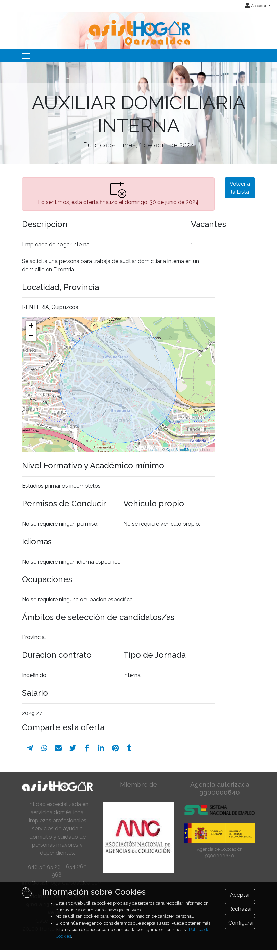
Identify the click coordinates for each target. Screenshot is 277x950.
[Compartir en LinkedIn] (101, 748)
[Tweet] (72, 748)
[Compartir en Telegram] (30, 748)
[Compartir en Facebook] (87, 748)
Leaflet (153, 449)
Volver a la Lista (240, 188)
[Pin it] (115, 748)
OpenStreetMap (179, 449)
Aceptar (240, 895)
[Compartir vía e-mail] (58, 748)
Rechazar (240, 909)
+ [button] (31, 325)
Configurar (241, 923)
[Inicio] (138, 28)
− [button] (31, 336)
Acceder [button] (258, 5)
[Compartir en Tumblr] (129, 748)
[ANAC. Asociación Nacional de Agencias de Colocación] (138, 837)
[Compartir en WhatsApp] (44, 748)
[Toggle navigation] (26, 55)
